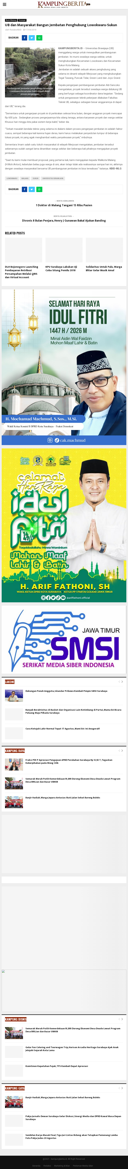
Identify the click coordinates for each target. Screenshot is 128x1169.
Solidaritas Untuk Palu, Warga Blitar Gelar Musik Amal (104, 269)
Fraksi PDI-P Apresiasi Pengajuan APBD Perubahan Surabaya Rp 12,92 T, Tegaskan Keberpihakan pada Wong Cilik (69, 761)
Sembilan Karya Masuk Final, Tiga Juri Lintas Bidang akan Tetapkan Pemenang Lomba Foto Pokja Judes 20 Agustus (72, 1136)
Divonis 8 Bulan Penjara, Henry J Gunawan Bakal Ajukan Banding (64, 220)
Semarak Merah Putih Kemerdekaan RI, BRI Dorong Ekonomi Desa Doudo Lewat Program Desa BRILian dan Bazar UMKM (73, 780)
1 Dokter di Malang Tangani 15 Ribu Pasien (64, 205)
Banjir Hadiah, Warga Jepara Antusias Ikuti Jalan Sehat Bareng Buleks (63, 798)
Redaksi (47, 1166)
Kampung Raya (15, 751)
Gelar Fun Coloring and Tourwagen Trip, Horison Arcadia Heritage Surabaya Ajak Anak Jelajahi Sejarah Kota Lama (72, 1048)
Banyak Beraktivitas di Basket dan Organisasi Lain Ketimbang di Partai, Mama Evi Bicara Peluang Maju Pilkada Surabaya (73, 711)
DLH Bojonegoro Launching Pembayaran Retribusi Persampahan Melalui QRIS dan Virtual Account (21, 272)
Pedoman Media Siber (83, 1166)
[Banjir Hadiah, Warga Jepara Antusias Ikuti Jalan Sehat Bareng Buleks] (14, 802)
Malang (25, 178)
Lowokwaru (12, 178)
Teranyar (22, 20)
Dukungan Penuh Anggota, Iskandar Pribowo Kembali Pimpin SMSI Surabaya (66, 691)
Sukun (35, 178)
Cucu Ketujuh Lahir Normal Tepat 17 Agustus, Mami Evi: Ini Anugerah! (63, 729)
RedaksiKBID (16, 30)
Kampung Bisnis (15, 1019)
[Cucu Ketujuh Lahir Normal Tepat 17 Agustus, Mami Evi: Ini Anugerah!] (14, 733)
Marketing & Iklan (62, 1166)
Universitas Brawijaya (52, 178)
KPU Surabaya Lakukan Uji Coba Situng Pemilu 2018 (61, 269)
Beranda (36, 1166)
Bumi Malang (11, 20)
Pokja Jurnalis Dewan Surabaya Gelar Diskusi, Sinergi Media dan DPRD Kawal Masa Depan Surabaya (73, 1117)
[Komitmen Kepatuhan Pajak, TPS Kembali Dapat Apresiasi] (14, 1071)
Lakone (9, 682)
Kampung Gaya (15, 1088)
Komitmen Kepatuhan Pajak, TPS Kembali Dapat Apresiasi (57, 1066)
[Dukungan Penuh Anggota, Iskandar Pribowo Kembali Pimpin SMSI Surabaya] (14, 696)
